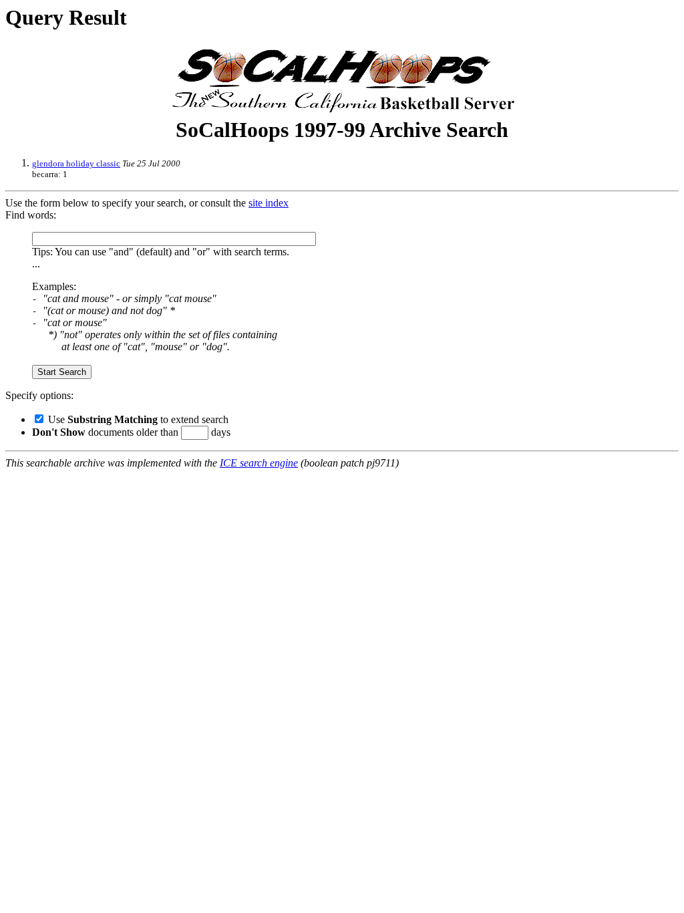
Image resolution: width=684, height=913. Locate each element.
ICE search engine (259, 463)
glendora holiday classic (76, 163)
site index (268, 203)
